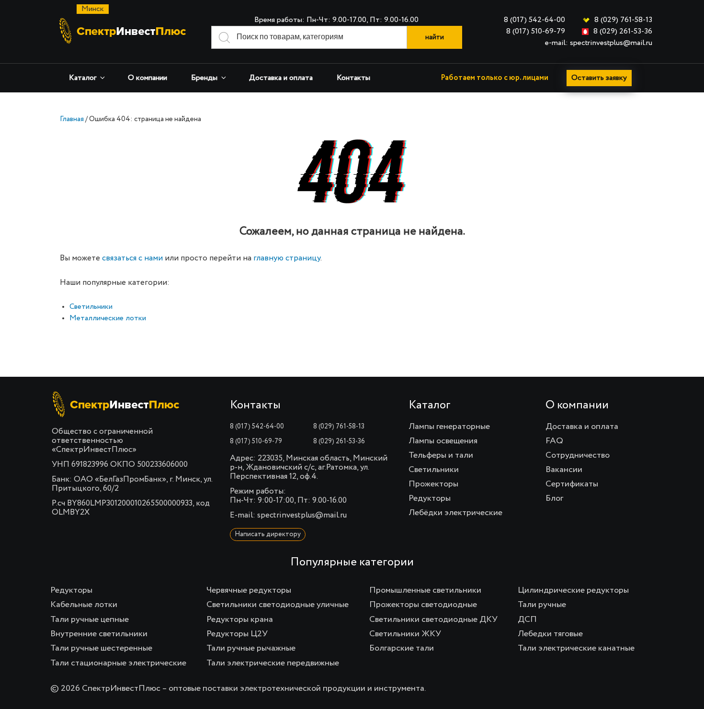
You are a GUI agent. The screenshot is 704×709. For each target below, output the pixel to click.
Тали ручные (542, 604)
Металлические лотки (107, 318)
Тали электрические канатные (576, 648)
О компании (147, 78)
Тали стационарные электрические (118, 663)
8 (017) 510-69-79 (535, 31)
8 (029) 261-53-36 (622, 31)
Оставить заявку (599, 78)
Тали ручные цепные (89, 619)
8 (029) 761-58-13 (623, 20)
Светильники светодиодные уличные (277, 604)
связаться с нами (132, 258)
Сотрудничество (577, 455)
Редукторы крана (239, 619)
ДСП (527, 619)
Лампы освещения (443, 441)
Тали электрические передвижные (272, 663)
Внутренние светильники (99, 634)
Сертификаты (571, 484)
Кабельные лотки (83, 604)
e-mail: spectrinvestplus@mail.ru (598, 43)
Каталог (82, 78)
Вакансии (563, 469)
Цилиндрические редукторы (573, 590)
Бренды (204, 78)
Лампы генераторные (449, 426)
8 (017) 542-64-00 (534, 20)
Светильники (91, 307)
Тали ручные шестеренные (101, 648)
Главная (72, 119)
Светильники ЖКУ (405, 634)
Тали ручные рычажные (250, 648)
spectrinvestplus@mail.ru (302, 515)
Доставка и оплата (281, 78)
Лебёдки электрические (455, 512)
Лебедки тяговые (550, 634)
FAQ (554, 441)
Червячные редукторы (248, 590)
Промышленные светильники (425, 590)
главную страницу (286, 258)
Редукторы (430, 498)
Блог (554, 498)
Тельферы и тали (441, 455)
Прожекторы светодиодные (423, 604)
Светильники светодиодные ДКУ (433, 619)
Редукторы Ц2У (237, 634)
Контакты (353, 78)
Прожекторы (433, 484)
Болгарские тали (401, 648)
